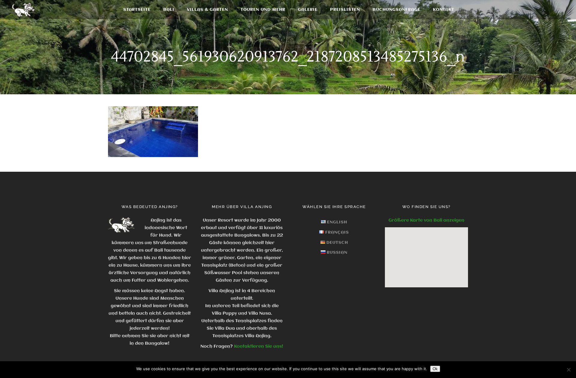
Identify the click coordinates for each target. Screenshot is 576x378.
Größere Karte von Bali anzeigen (426, 220)
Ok (435, 369)
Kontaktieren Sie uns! (258, 346)
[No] (569, 370)
